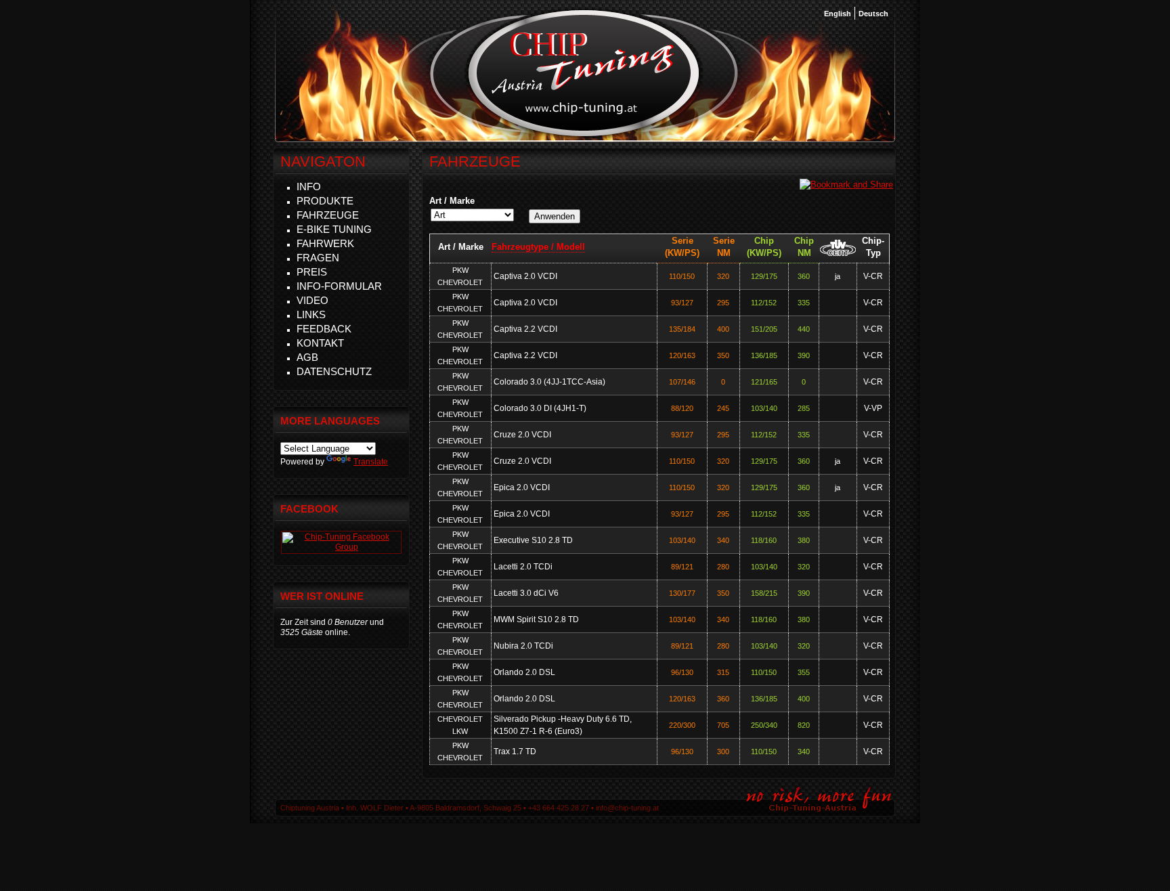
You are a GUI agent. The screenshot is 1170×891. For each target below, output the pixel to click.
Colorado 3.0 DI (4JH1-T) (540, 408)
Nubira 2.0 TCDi (523, 646)
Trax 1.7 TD (515, 751)
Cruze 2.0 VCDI (522, 434)
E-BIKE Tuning (334, 229)
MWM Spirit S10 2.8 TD (536, 619)
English (837, 13)
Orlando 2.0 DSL (524, 672)
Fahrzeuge (328, 215)
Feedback (324, 328)
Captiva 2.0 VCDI (525, 276)
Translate (370, 461)
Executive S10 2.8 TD (533, 540)
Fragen (318, 257)
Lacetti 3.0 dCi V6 (526, 593)
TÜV (838, 247)
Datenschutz (334, 371)
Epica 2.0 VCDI (522, 487)
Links (311, 314)
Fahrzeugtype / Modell (538, 247)
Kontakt (320, 343)
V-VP (873, 408)
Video (312, 300)
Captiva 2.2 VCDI (525, 329)
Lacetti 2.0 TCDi (523, 566)
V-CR (873, 276)
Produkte (325, 201)
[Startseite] (583, 134)
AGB (307, 357)
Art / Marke (452, 201)
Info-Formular (339, 286)
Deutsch (873, 13)
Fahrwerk (325, 243)
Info (309, 186)
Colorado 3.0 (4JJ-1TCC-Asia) (549, 382)
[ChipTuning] (341, 547)
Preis (312, 272)
